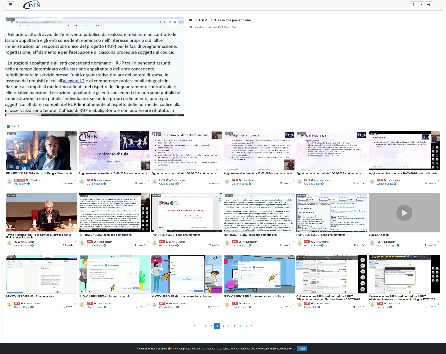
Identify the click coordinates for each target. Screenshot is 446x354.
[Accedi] (428, 4)
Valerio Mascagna (387, 245)
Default (15, 126)
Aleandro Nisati (22, 245)
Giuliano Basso (230, 27)
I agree (302, 348)
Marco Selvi (20, 183)
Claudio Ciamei (22, 307)
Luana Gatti (310, 307)
